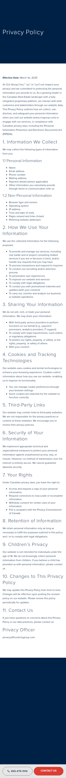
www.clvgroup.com (44, 117)
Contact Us (49, 770)
